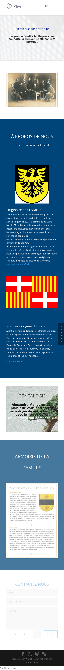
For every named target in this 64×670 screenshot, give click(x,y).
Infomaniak (32, 662)
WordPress (31, 658)
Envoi (50, 634)
